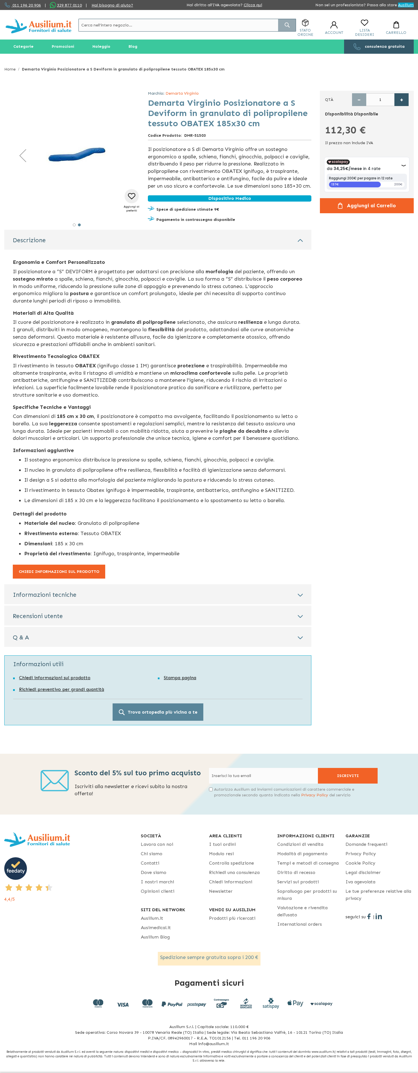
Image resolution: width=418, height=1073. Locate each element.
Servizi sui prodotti (298, 881)
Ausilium (406, 5)
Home (10, 69)
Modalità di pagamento (302, 853)
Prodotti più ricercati (232, 918)
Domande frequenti (366, 844)
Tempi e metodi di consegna (308, 863)
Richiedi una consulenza (234, 872)
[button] (22, 155)
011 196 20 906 (26, 5)
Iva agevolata (360, 881)
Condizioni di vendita (300, 844)
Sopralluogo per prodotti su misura (307, 894)
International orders (299, 924)
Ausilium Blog (155, 937)
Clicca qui (253, 5)
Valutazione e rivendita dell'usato (302, 911)
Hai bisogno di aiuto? (112, 5)
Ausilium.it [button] (152, 918)
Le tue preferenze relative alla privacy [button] (378, 894)
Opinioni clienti (157, 891)
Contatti (150, 863)
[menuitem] (23, 46)
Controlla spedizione (231, 863)
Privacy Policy (314, 795)
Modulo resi (221, 853)
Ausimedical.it (156, 927)
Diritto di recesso (296, 872)
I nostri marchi (157, 881)
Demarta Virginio (182, 93)
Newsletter (221, 891)
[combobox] (187, 25)
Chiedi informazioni (230, 881)
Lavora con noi (157, 844)
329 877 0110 (69, 5)
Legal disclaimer (363, 872)
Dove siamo (153, 872)
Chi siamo (151, 853)
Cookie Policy (360, 863)
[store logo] (38, 26)
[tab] (157, 240)
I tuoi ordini (222, 844)
